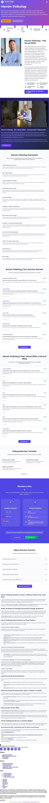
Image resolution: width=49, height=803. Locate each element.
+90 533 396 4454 (8, 754)
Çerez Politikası (7, 775)
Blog (4, 785)
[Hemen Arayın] (0, 800)
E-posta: (2, 732)
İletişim (4, 787)
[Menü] (47, 2)
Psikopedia (5, 786)
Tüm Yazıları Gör (24, 441)
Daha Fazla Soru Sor (25, 586)
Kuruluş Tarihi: (3, 741)
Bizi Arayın (18, 537)
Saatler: (2, 736)
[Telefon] (1, 749)
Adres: (2, 733)
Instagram (6, 758)
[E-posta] (5, 749)
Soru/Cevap (5, 782)
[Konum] (3, 800)
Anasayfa (5, 779)
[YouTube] (19, 749)
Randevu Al (5, 145)
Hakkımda (5, 780)
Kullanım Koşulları (8, 774)
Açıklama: (3, 729)
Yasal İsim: (3, 740)
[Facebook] (15, 749)
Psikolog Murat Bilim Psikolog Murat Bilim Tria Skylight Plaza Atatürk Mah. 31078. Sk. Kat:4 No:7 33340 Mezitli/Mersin (10, 766)
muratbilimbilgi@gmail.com (9, 732)
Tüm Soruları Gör (24, 347)
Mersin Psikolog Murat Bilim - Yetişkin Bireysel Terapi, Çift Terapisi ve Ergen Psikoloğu (20, 727)
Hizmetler (5, 781)
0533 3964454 (10, 738)
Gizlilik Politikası (7, 773)
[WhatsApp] (8, 749)
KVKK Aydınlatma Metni (9, 777)
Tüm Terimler (24, 474)
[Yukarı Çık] (5, 800)
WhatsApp (32, 537)
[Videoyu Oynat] (24, 114)
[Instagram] (12, 749)
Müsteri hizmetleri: (4, 738)
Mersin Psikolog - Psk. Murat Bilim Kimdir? (35, 92)
